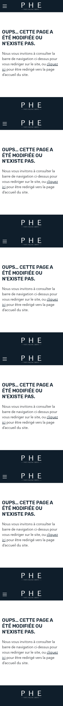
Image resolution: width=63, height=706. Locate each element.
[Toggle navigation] (4, 6)
